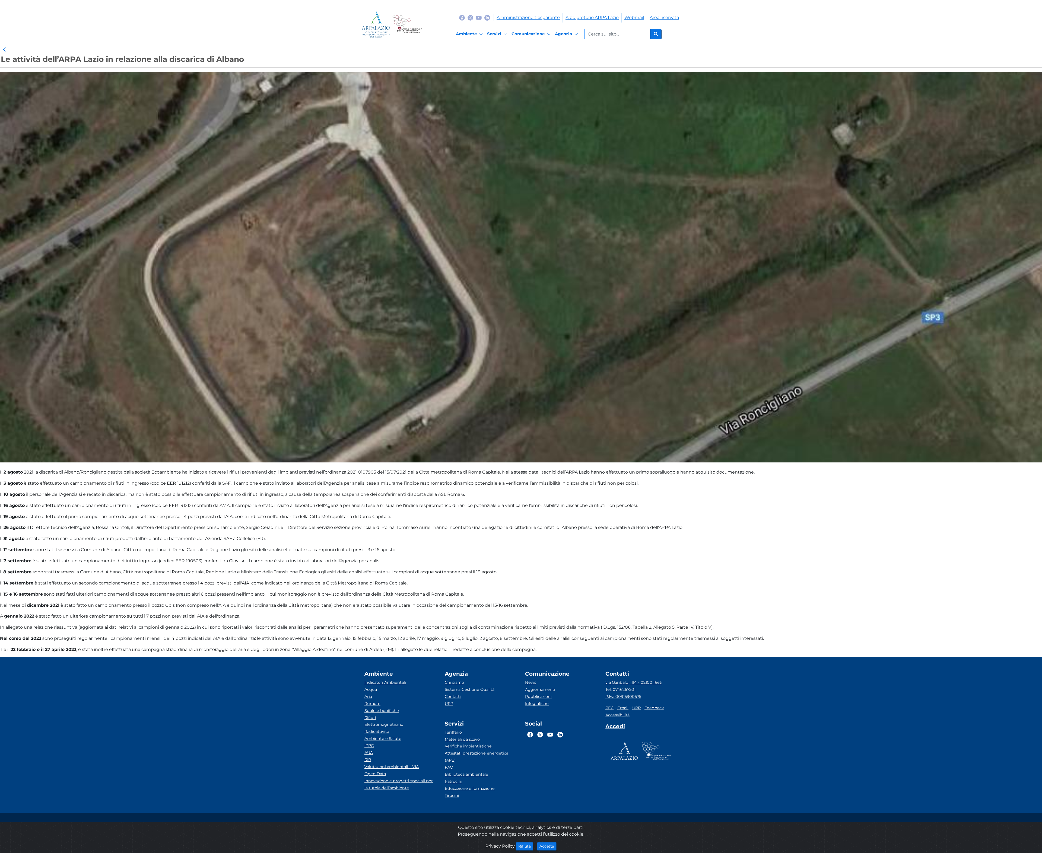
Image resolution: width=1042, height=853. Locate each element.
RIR (367, 759)
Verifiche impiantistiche (468, 746)
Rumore (372, 703)
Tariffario (453, 732)
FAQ (449, 767)
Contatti (453, 696)
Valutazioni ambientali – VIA (391, 766)
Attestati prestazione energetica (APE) (476, 757)
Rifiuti (370, 717)
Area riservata (664, 17)
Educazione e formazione (470, 788)
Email (622, 707)
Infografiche (537, 703)
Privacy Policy (500, 846)
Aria (368, 696)
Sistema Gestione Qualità (469, 689)
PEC (609, 707)
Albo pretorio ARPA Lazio (592, 17)
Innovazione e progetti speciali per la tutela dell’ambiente (398, 784)
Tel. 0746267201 (620, 689)
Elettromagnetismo (383, 724)
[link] (4, 49)
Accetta (548, 846)
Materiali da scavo (462, 739)
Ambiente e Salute (382, 738)
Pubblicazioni (538, 696)
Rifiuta (525, 846)
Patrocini (453, 781)
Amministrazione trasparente (528, 17)
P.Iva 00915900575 (623, 696)
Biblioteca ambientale (466, 774)
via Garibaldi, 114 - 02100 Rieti (633, 682)
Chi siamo (454, 682)
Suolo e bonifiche (381, 710)
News (530, 682)
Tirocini (452, 795)
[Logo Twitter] (470, 17)
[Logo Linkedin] (487, 17)
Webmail (634, 17)
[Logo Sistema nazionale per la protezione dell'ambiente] (407, 24)
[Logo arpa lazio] (376, 24)
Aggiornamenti (540, 689)
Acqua (370, 689)
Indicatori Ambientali (385, 682)
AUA (368, 752)
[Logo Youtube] (478, 17)
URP (449, 703)
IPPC (369, 745)
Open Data (375, 773)
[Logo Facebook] (462, 17)
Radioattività (376, 731)
